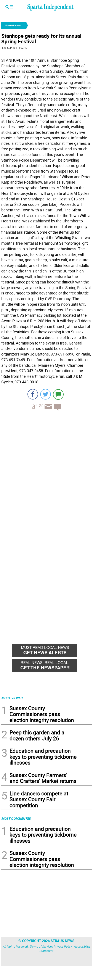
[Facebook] (32, 394)
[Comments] (58, 394)
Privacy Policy (63, 946)
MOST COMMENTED (16, 818)
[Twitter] (45, 394)
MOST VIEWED (11, 698)
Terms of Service (41, 946)
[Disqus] (46, 469)
